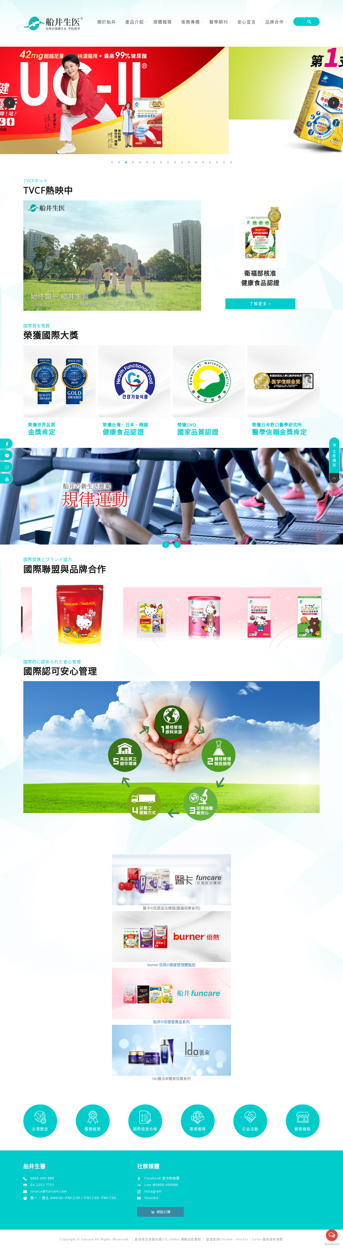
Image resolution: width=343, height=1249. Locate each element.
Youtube (151, 1198)
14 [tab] (203, 162)
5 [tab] (140, 162)
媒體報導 (162, 22)
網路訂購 (164, 1212)
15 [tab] (210, 162)
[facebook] (6, 443)
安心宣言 (246, 22)
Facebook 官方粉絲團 (162, 1178)
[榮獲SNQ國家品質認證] (209, 381)
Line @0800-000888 (161, 1184)
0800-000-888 (42, 1178)
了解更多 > (260, 303)
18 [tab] (231, 162)
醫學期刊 (218, 22)
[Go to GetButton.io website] (331, 1244)
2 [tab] (119, 162)
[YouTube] (6, 478)
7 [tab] (154, 162)
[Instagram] (6, 467)
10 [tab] (175, 162)
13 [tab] (196, 162)
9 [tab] (168, 162)
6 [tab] (147, 162)
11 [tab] (182, 162)
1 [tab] (112, 162)
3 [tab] (126, 162)
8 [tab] (161, 162)
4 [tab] (133, 162)
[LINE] (6, 455)
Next (333, 102)
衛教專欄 (190, 22)
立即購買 (334, 458)
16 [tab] (217, 162)
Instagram (153, 1191)
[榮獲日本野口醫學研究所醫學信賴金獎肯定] (283, 381)
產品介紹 (134, 22)
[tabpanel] (171, 100)
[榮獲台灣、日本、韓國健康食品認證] (134, 381)
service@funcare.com (48, 1191)
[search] (310, 22)
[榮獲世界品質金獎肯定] (59, 381)
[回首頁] (53, 23)
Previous (10, 102)
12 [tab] (189, 162)
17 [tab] (224, 162)
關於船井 (106, 22)
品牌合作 (274, 22)
